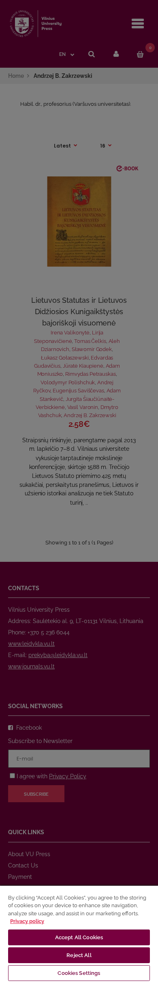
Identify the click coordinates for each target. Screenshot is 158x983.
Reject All (78, 955)
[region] (79, 934)
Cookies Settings (79, 973)
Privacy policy (27, 921)
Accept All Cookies (79, 937)
